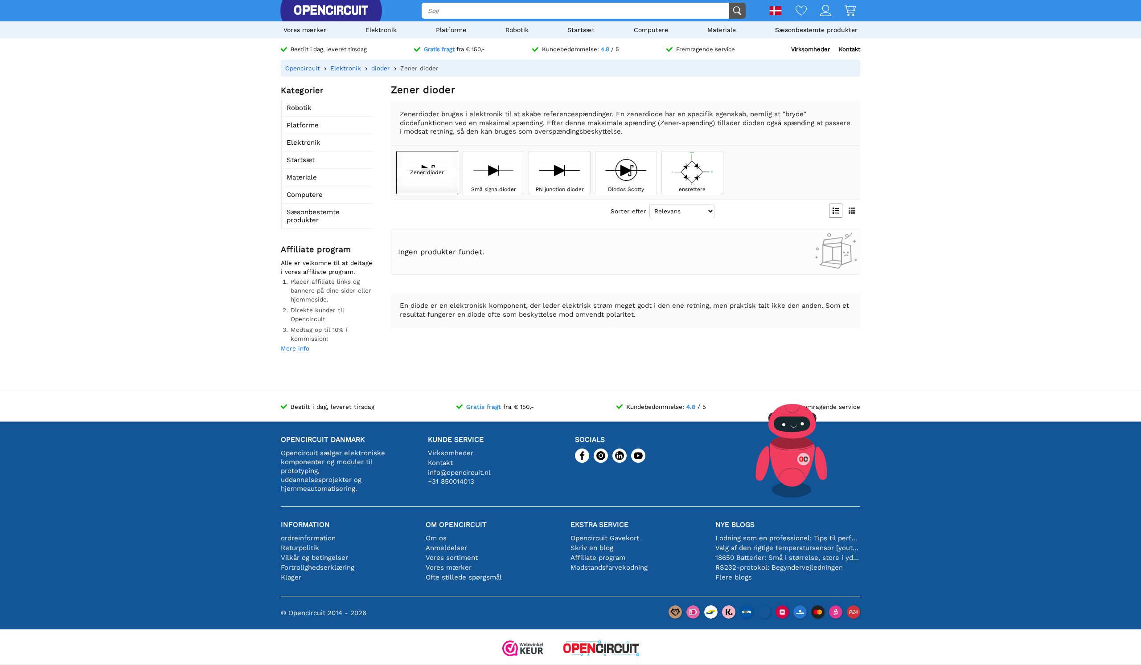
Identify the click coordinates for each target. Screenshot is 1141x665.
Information (305, 524)
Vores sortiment (452, 558)
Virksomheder (810, 49)
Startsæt (581, 29)
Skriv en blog (591, 548)
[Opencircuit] (330, 10)
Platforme (451, 29)
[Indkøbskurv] (843, 11)
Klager (291, 577)
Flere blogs (733, 577)
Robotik (517, 29)
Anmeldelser (446, 548)
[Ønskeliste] (794, 11)
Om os (436, 538)
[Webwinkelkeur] (522, 649)
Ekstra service (599, 524)
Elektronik (381, 29)
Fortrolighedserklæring (317, 567)
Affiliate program (597, 558)
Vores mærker (304, 29)
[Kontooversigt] (819, 11)
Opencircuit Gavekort (604, 538)
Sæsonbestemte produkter (816, 29)
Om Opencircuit (456, 524)
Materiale (721, 29)
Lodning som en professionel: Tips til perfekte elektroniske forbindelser (787, 538)
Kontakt (849, 49)
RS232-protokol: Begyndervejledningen (779, 567)
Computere (651, 29)
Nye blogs (735, 524)
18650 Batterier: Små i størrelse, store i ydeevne (787, 558)
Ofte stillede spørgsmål (464, 577)
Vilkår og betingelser (314, 558)
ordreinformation (308, 538)
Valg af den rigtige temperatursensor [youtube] (787, 548)
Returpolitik (300, 548)
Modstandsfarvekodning (609, 567)
